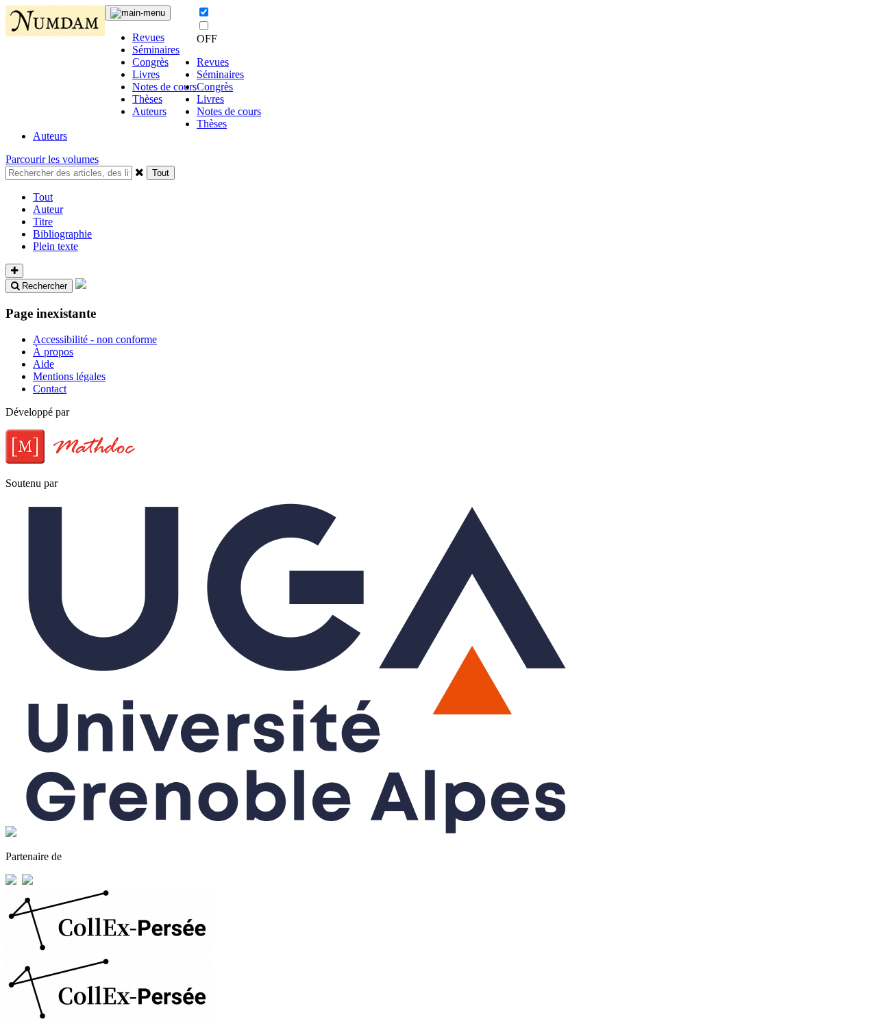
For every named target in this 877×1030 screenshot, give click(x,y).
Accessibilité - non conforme (95, 339)
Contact (49, 388)
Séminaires (156, 49)
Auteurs (149, 111)
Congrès (150, 62)
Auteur (48, 209)
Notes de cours (164, 86)
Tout (160, 173)
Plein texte (55, 246)
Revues (148, 37)
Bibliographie (62, 234)
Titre (43, 221)
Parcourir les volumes (52, 159)
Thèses (147, 99)
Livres (146, 74)
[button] (139, 171)
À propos (53, 351)
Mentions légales (69, 376)
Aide (43, 364)
